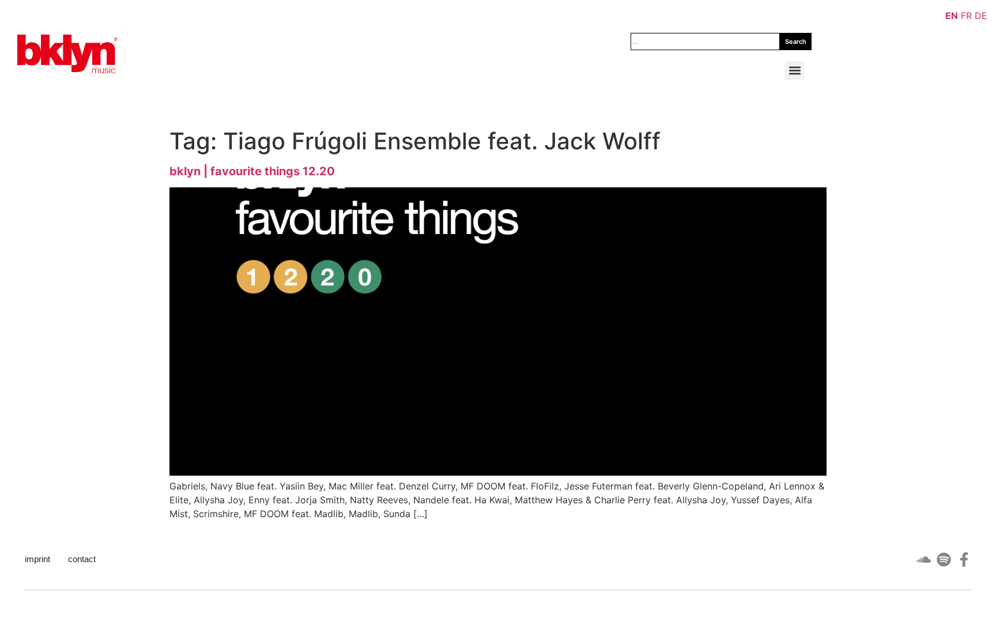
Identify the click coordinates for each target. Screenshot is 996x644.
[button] (794, 70)
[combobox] (705, 41)
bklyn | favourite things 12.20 (252, 171)
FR (966, 15)
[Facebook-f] (964, 559)
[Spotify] (944, 559)
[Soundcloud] (923, 559)
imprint (37, 559)
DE (981, 15)
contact (82, 559)
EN (951, 15)
